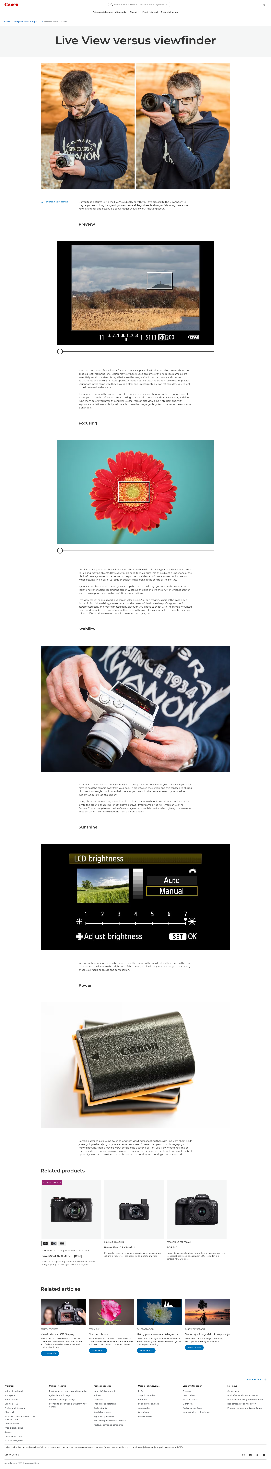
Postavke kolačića (174, 1447)
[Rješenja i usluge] (180, 12)
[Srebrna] (53, 1243)
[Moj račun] (264, 5)
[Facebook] (243, 1455)
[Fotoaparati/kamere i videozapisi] (127, 12)
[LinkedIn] (250, 1455)
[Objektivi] (140, 12)
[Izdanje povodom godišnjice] (62, 1243)
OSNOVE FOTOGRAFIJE (195, 1329)
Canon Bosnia (12, 1455)
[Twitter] (257, 1455)
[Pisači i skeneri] (159, 12)
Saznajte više (49, 1353)
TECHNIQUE (94, 1329)
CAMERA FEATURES (49, 1329)
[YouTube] (264, 1455)
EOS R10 (172, 1247)
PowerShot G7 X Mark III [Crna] (61, 1256)
